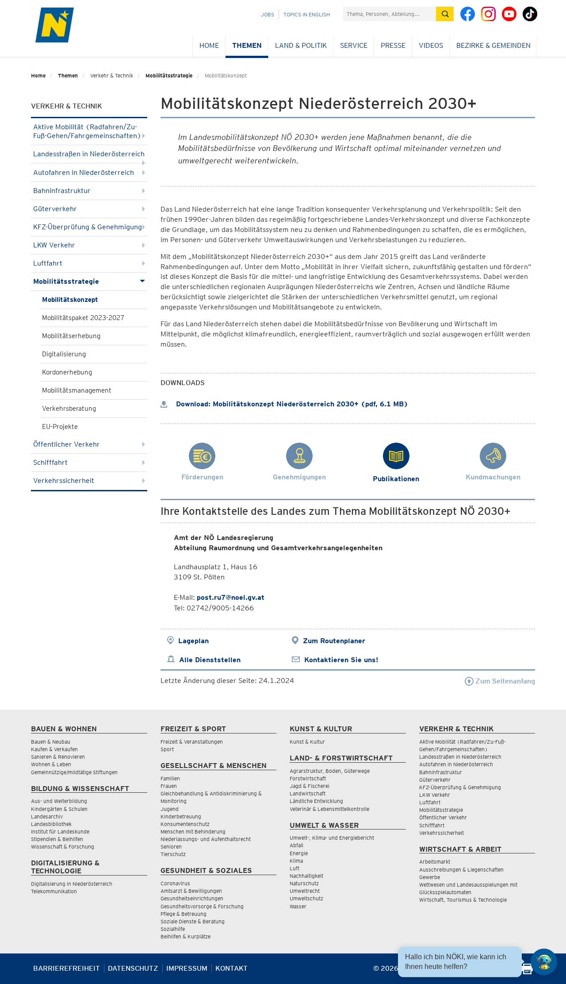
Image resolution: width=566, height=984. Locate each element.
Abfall (296, 845)
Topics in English (306, 14)
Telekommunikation (54, 891)
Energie (299, 853)
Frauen (169, 786)
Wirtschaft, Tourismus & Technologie (463, 899)
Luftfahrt (47, 263)
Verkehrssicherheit (63, 480)
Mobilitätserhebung (71, 336)
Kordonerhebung (67, 372)
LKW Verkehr (54, 245)
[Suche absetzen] (445, 14)
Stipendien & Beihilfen (57, 839)
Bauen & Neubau (50, 741)
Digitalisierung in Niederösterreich (71, 883)
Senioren (171, 846)
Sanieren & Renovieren (58, 756)
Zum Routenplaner (334, 641)
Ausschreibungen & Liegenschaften (461, 869)
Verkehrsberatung (69, 409)
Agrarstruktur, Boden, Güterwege (330, 771)
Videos (431, 45)
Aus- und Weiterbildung (59, 801)
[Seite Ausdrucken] (527, 972)
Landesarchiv (47, 816)
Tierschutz (173, 854)
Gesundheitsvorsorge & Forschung (202, 906)
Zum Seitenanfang (504, 681)
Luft (294, 868)
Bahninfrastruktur (62, 190)
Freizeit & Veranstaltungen (192, 741)
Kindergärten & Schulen (59, 809)
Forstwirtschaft (308, 778)
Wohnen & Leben (51, 764)
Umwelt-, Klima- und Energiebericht (332, 837)
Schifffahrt (50, 462)
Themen (247, 45)
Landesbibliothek (51, 824)
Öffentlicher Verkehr (66, 444)
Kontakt (231, 968)
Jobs (267, 14)
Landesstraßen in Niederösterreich (89, 154)
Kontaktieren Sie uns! (341, 660)
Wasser (298, 906)
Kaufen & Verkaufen (54, 749)
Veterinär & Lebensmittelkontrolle (329, 809)
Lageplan (193, 641)
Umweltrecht (305, 891)
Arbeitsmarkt (434, 861)
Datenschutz (133, 968)
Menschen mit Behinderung (193, 831)
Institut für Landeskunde (60, 831)
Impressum (186, 968)
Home (209, 45)
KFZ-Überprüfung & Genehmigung (87, 227)
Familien (170, 778)
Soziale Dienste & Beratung (193, 921)
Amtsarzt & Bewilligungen (191, 891)
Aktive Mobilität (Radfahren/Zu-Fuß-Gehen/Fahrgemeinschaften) (87, 131)
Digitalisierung (64, 354)
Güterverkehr (55, 209)
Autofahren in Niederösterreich (83, 172)
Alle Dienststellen (210, 660)
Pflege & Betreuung (184, 914)
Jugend (170, 809)
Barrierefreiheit (66, 968)
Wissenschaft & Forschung (62, 846)
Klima (296, 860)
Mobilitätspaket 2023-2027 (83, 318)
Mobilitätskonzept (70, 300)
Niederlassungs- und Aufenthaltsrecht (206, 839)
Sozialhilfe (173, 929)
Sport (167, 749)
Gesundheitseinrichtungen (192, 898)
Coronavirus (175, 883)
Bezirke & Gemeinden (493, 45)
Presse (393, 45)
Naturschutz (304, 883)
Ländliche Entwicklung (316, 801)
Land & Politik (301, 45)
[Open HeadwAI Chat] (544, 962)
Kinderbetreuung (181, 816)
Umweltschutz (306, 898)
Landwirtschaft (307, 793)
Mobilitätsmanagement (76, 390)
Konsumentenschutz (185, 824)
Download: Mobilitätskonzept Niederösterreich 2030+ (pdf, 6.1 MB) (291, 404)
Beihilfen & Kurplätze (185, 936)
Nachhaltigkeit (306, 875)
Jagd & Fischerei (309, 786)
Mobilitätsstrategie (168, 75)
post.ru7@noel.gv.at (230, 597)
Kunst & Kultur (307, 741)
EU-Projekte (60, 427)
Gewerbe (429, 877)
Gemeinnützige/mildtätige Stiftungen (74, 772)
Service (353, 45)
